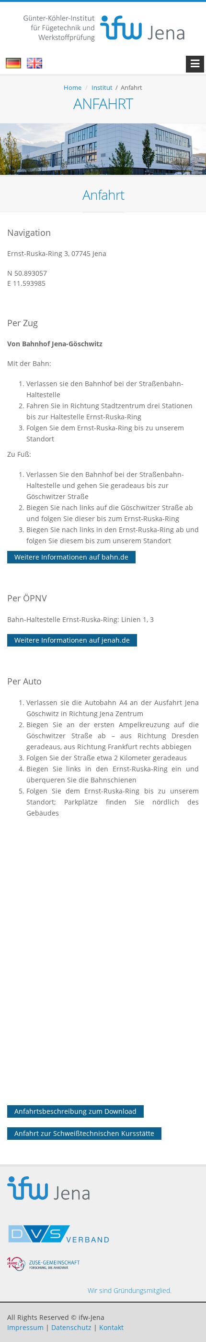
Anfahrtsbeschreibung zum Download (75, 1111)
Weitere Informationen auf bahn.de (71, 556)
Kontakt (111, 1327)
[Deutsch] (18, 66)
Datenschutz (71, 1327)
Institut (102, 87)
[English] (39, 66)
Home (72, 87)
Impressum (25, 1327)
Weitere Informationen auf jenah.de (72, 640)
